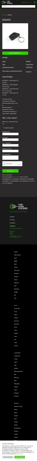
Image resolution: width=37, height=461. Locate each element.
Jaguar (16, 333)
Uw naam (4, 137)
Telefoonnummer (7, 148)
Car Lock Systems (7, 1)
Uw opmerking (6, 154)
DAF (15, 286)
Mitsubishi (17, 383)
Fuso (15, 311)
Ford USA (17, 308)
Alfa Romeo (17, 255)
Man (15, 365)
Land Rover (17, 352)
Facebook (12, 223)
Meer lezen (20, 453)
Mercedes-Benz (18, 371)
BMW (15, 261)
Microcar (16, 377)
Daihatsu (16, 289)
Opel (15, 390)
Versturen (10, 171)
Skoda (16, 422)
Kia (15, 339)
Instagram (12, 226)
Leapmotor (17, 356)
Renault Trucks (18, 406)
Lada (15, 342)
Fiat (15, 298)
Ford (15, 305)
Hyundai (16, 324)
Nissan (16, 387)
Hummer (16, 321)
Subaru (16, 431)
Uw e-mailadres (6, 143)
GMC (15, 314)
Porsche (16, 396)
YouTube (12, 219)
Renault (16, 403)
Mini (15, 380)
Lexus (15, 359)
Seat (15, 418)
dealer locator (16, 177)
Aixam (16, 252)
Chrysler (16, 273)
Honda (16, 317)
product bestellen (14, 53)
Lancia (16, 345)
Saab (15, 412)
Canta (15, 267)
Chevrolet (16, 270)
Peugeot (16, 393)
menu (35, 2)
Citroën (16, 276)
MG (15, 374)
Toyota (16, 437)
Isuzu (15, 327)
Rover (15, 409)
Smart (15, 425)
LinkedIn (12, 216)
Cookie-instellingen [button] (8, 457)
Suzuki (16, 434)
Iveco (15, 330)
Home (4, 15)
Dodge (16, 292)
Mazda (16, 368)
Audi (15, 258)
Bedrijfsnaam (5, 131)
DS (15, 295)
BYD (15, 264)
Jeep (15, 336)
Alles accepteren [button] (19, 457)
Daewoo (16, 282)
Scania (16, 415)
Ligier (15, 362)
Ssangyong (17, 428)
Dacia (15, 279)
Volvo (15, 440)
